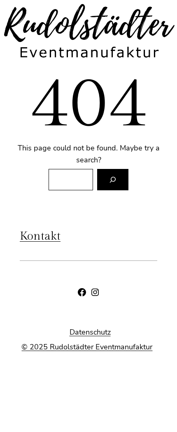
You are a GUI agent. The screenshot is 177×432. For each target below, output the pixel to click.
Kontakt (40, 236)
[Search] (112, 179)
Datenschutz (90, 332)
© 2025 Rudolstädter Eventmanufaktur (86, 347)
